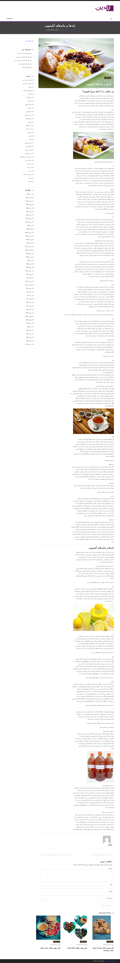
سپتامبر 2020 (28, 232)
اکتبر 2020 (29, 229)
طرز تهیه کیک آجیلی (27, 67)
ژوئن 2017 (29, 292)
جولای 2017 (29, 288)
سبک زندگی (29, 129)
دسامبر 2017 (28, 271)
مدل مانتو (29, 167)
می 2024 (29, 194)
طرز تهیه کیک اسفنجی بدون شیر (24, 57)
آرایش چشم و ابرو (27, 80)
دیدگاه (110, 868)
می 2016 (29, 327)
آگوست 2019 (28, 250)
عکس (30, 139)
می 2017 (29, 295)
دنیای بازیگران (28, 104)
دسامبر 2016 (28, 313)
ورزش (30, 178)
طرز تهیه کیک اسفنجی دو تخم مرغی (23, 60)
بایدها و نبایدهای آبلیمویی (98, 84)
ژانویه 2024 (29, 201)
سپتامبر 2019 (28, 246)
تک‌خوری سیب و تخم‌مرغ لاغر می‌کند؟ (103, 854)
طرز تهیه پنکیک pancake (77, 948)
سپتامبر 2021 (28, 222)
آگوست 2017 (28, 285)
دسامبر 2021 (29, 218)
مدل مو (30, 171)
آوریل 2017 (29, 299)
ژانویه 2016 (29, 341)
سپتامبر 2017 (28, 281)
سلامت (30, 136)
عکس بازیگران (28, 143)
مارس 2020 (29, 236)
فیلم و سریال (28, 150)
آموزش (30, 87)
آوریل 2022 (29, 204)
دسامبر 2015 (29, 344)
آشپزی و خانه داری (27, 83)
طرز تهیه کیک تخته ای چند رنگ (24, 53)
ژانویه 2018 (29, 267)
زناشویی (30, 122)
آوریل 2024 (29, 197)
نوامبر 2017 (29, 274)
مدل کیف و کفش (27, 174)
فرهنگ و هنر (29, 146)
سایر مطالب (107, 78)
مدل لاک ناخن (28, 160)
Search (10, 18)
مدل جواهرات (28, 153)
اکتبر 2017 (29, 278)
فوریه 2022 (29, 211)
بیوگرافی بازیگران (27, 90)
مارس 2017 (29, 302)
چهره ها (30, 181)
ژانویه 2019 (29, 253)
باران (110, 845)
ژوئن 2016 (29, 323)
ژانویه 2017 (29, 309)
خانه (111, 19)
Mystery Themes (109, 961)
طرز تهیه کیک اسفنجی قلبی (25, 64)
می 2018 (29, 260)
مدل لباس (29, 164)
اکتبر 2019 (29, 243)
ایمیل (110, 891)
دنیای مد (30, 108)
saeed (107, 944)
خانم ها (30, 94)
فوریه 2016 (29, 337)
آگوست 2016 (28, 316)
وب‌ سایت (109, 898)
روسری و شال (28, 115)
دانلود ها (30, 101)
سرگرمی (29, 132)
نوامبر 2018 (29, 257)
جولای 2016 (29, 320)
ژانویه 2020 (29, 239)
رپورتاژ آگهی (29, 118)
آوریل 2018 (29, 264)
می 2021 (29, 225)
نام (111, 884)
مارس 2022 (29, 208)
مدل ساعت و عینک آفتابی (25, 157)
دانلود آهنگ (29, 97)
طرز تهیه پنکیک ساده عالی (50, 948)
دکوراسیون (29, 111)
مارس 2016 (29, 334)
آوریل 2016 (29, 330)
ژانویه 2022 (29, 215)
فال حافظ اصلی (29, 41)
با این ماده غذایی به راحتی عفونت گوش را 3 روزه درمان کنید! (55, 854)
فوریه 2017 (29, 306)
